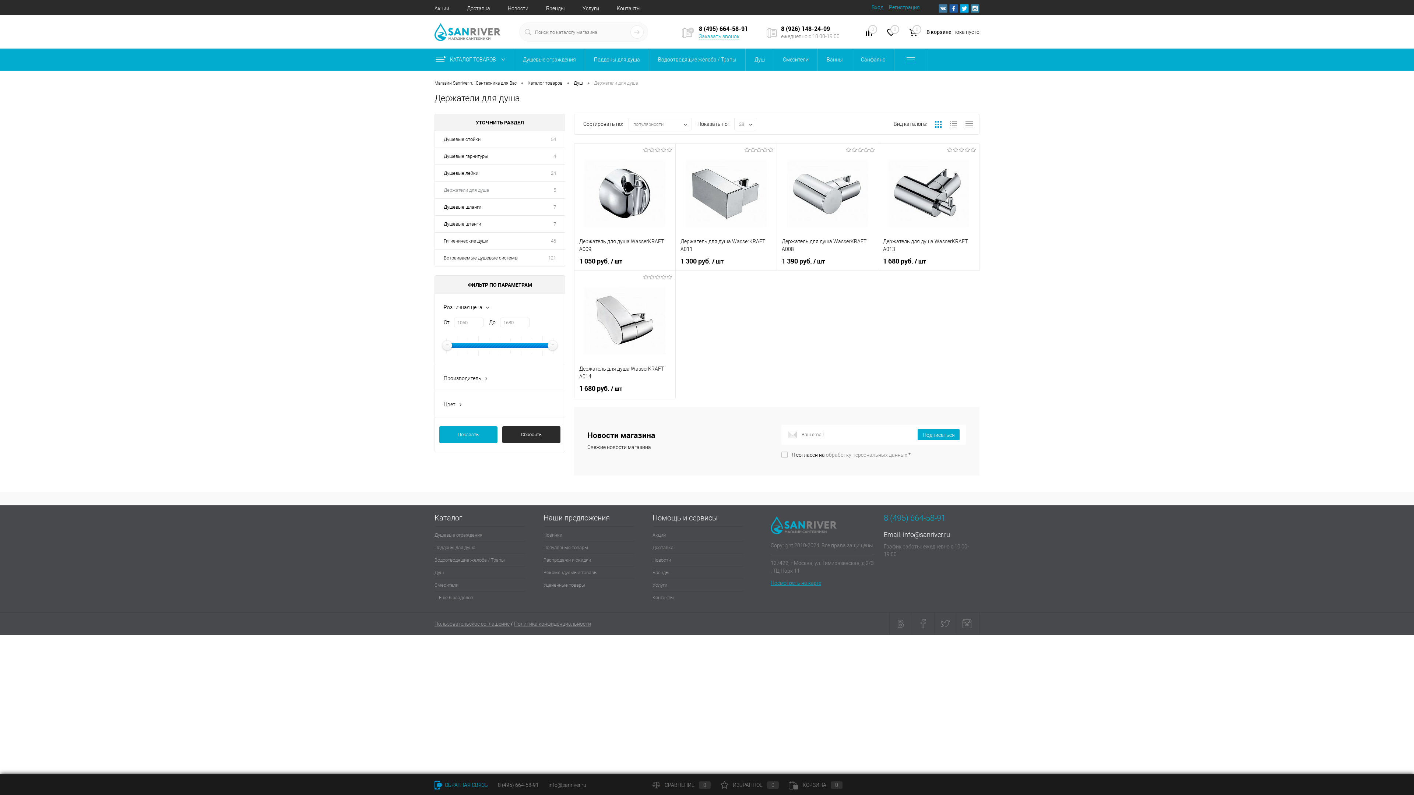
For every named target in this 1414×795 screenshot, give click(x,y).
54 (553, 139)
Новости (518, 8)
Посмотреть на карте (796, 583)
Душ (439, 572)
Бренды (555, 8)
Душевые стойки (462, 139)
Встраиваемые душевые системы (481, 258)
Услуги (591, 8)
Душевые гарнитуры (466, 156)
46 (553, 241)
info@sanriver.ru (926, 534)
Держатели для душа (466, 190)
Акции (442, 8)
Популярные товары (566, 547)
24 (553, 173)
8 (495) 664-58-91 (518, 785)
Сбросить (531, 434)
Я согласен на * (851, 455)
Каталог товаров (473, 60)
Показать (468, 434)
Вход (877, 7)
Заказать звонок (719, 36)
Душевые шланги (462, 207)
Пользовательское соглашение (472, 624)
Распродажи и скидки (567, 560)
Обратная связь (466, 785)
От (447, 322)
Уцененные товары (564, 585)
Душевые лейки (461, 173)
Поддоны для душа (455, 547)
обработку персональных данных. (867, 455)
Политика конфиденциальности (552, 624)
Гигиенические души (466, 241)
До (492, 322)
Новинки (553, 535)
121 (552, 258)
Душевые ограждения (458, 535)
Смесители (446, 585)
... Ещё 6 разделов (454, 597)
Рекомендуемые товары (571, 572)
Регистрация (904, 7)
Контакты (629, 8)
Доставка (478, 8)
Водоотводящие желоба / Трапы (470, 560)
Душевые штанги (462, 224)
